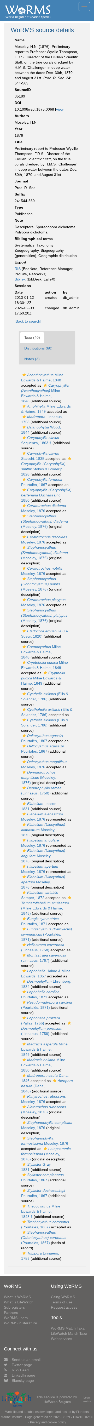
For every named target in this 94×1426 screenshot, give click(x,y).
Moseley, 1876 (43, 829)
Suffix (20, 194)
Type (19, 207)
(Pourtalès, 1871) (46, 934)
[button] (24, 375)
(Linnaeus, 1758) (41, 1031)
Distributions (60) (38, 348)
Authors (22, 116)
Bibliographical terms (34, 239)
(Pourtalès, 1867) (43, 1237)
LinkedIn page (23, 1375)
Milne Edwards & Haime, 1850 (43, 1065)
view (59, 109)
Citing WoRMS (63, 1297)
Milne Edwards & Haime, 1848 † (40, 1211)
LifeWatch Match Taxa (69, 1333)
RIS (18, 269)
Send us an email (26, 1360)
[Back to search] (28, 321)
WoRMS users (16, 1318)
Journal (21, 181)
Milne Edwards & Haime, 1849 (43, 678)
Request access (64, 1307)
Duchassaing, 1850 (46, 495)
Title (18, 142)
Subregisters (14, 1307)
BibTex (20, 279)
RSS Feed (20, 1370)
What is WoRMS (17, 1297)
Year (18, 129)
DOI (18, 103)
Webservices (61, 1339)
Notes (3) (32, 359)
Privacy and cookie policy (48, 1422)
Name (20, 40)
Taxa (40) (32, 337)
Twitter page (22, 1365)
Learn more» (87, 1399)
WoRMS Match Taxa (68, 1328)
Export (20, 262)
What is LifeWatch (18, 1302)
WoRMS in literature (20, 1323)
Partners (11, 1312)
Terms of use (61, 1302)
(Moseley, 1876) (44, 521)
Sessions (23, 286)
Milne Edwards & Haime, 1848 (41, 652)
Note (19, 220)
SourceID (23, 90)
